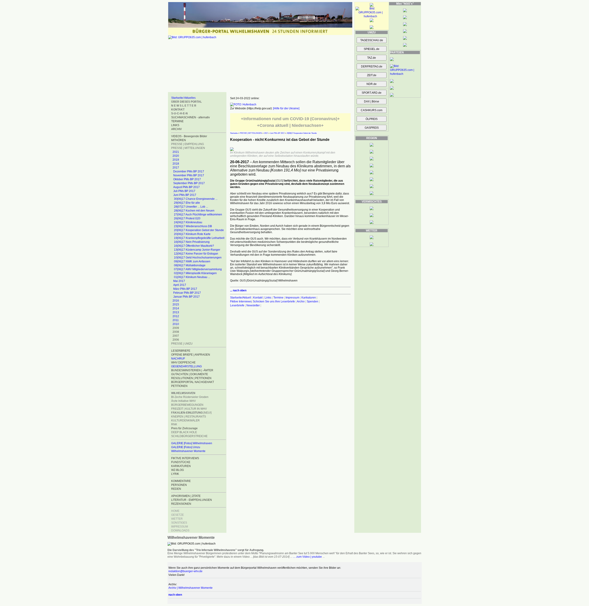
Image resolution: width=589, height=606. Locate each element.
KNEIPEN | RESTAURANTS (188, 416)
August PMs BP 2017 (186, 187)
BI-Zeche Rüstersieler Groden (189, 397)
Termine (278, 297)
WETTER (177, 518)
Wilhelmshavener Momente (188, 451)
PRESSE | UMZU (182, 343)
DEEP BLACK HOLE (184, 432)
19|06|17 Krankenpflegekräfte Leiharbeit (199, 238)
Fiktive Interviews (240, 301)
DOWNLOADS (180, 530)
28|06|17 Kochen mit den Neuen (194, 210)
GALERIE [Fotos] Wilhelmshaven (191, 443)
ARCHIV (176, 129)
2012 (176, 316)
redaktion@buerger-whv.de (185, 571)
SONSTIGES (179, 522)
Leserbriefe (237, 305)
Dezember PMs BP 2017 (188, 171)
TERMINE (177, 121)
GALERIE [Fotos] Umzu (185, 447)
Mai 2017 (179, 281)
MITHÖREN (178, 140)
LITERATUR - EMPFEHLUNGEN (191, 500)
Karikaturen (308, 297)
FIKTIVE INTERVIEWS (185, 458)
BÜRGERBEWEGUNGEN (187, 404)
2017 (176, 167)
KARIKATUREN (181, 466)
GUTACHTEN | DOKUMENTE (189, 374)
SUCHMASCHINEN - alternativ (190, 117)
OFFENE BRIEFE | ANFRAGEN (190, 354)
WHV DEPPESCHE (183, 362)
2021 (176, 152)
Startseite (233, 133)
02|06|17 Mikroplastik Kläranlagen (195, 273)
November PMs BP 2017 (188, 175)
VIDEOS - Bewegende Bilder (189, 136)
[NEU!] (191, 412)
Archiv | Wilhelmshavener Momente (190, 587)
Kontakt (258, 297)
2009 (176, 328)
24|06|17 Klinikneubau (188, 222)
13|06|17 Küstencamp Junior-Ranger (197, 249)
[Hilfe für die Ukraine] (286, 108)
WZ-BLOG (177, 470)
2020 (176, 155)
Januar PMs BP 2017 (186, 296)
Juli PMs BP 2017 (184, 191)
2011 (176, 320)
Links (268, 297)
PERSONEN (179, 485)
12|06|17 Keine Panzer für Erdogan (196, 253)
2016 (176, 300)
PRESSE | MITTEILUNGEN (188, 148)
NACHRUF (178, 358)
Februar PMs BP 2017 (187, 292)
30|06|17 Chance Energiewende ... (195, 198)
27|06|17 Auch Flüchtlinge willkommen (198, 214)
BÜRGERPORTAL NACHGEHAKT (192, 382)
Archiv (301, 301)
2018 (176, 163)
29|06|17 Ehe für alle (187, 202)
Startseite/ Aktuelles (183, 97)
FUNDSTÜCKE (180, 462)
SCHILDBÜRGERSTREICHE (189, 436)
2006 (176, 339)
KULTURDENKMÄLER (185, 420)
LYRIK (175, 474)
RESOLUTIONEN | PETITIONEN (191, 378)
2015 (176, 304)
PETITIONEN (179, 386)
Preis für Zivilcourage (184, 428)
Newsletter (253, 305)
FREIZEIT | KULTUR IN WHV (189, 408)
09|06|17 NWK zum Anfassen (192, 261)
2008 (176, 331)
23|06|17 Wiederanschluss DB (193, 226)
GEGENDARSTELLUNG (186, 366)
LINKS (175, 125)
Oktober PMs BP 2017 (187, 179)
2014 (176, 308)
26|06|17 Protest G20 (187, 218)
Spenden (312, 301)
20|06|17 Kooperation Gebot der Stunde (199, 230)
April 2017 (179, 285)
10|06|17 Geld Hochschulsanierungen (198, 257)
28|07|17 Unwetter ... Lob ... (191, 206)
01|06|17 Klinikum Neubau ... (192, 277)
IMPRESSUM (179, 526)
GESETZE (177, 514)
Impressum (292, 297)
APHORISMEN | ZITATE (186, 496)
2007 (176, 335)
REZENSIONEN (181, 503)
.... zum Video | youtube (307, 556)
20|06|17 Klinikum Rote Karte (192, 234)
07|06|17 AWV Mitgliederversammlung (198, 269)
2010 (176, 324)
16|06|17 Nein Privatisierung (192, 242)
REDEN (176, 488)
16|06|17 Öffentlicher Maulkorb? (194, 245)
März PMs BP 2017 (185, 288)
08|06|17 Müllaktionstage (189, 265)
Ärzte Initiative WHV (183, 401)
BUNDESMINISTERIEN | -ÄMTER (192, 370)
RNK (174, 424)
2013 (176, 312)
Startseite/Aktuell (240, 297)
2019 (176, 159)
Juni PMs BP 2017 (184, 195)
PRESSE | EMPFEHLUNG (187, 144)
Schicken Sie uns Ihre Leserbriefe (274, 301)
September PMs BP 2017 (189, 183)
